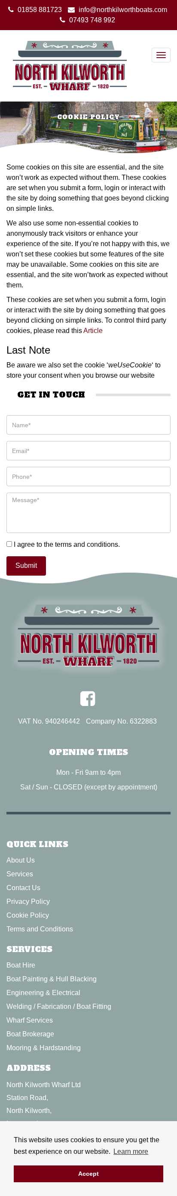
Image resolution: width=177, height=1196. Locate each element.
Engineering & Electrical (43, 992)
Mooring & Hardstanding (43, 1047)
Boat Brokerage (30, 1034)
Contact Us (23, 887)
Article (93, 330)
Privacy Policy (28, 901)
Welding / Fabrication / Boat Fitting (58, 1006)
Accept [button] (88, 1173)
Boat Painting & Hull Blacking (51, 979)
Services (19, 874)
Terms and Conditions (39, 929)
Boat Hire (20, 965)
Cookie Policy (27, 915)
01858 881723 (40, 9)
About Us (20, 860)
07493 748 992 (92, 20)
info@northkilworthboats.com (123, 9)
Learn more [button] (130, 1151)
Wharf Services (29, 1020)
